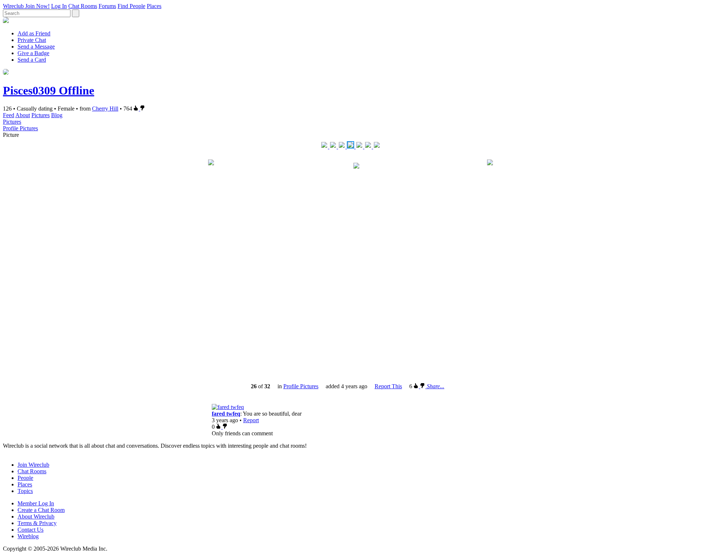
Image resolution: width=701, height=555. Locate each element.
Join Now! (37, 6)
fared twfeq (226, 414)
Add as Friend (34, 33)
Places (154, 6)
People (25, 478)
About (22, 115)
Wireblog (28, 536)
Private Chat (32, 40)
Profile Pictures (20, 128)
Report (251, 420)
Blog (56, 115)
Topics (25, 491)
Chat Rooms (82, 6)
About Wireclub (36, 516)
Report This (388, 386)
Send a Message (36, 46)
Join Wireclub (33, 465)
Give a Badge (33, 53)
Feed (8, 115)
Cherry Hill (105, 108)
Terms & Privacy (37, 523)
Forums (107, 6)
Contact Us (30, 530)
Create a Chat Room (41, 510)
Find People (131, 6)
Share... (435, 386)
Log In (59, 6)
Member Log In (36, 503)
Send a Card (32, 60)
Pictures (40, 115)
